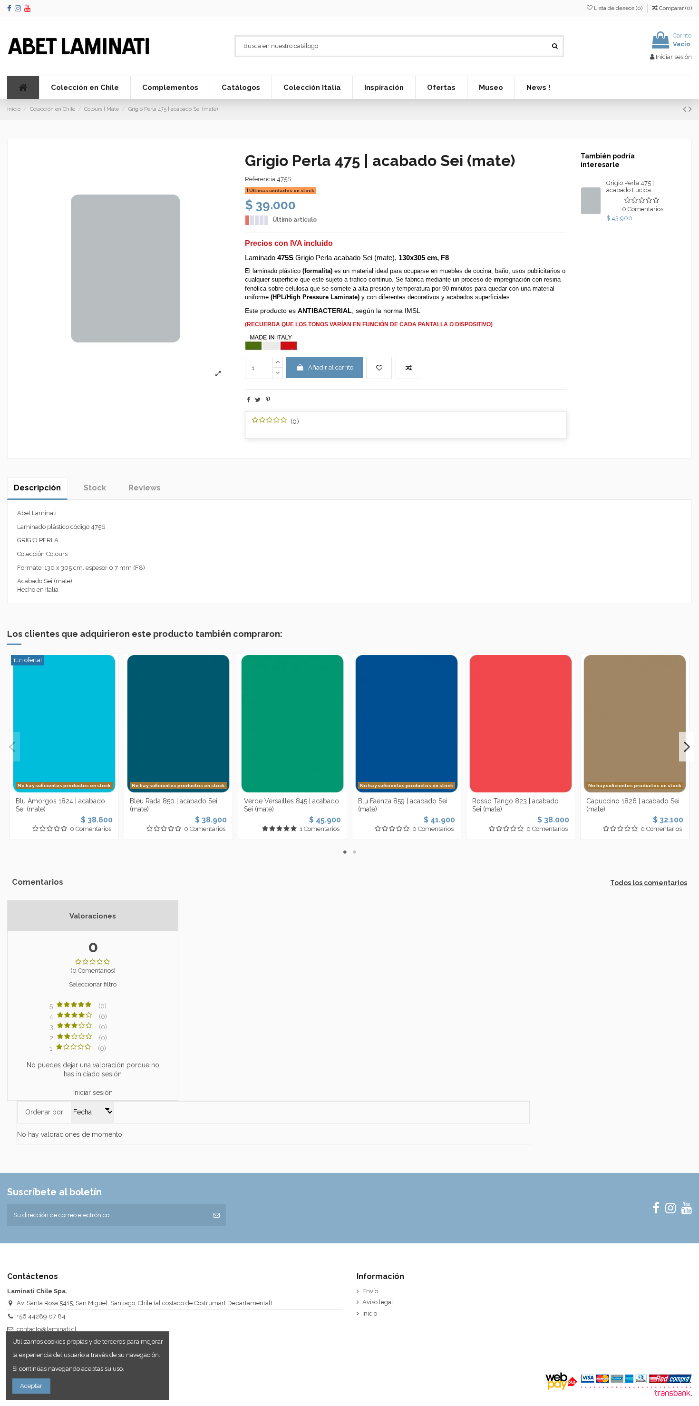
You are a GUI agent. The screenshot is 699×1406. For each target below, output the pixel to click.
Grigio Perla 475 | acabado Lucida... (630, 186)
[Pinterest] (268, 399)
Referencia (260, 179)
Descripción (37, 487)
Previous (12, 747)
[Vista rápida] (76, 789)
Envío (370, 1291)
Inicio (369, 1313)
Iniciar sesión (93, 1092)
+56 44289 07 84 (41, 1316)
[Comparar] (64, 789)
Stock (95, 487)
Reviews (144, 487)
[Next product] (690, 109)
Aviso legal (377, 1302)
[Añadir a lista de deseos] (379, 368)
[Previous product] (686, 109)
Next (686, 747)
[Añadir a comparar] (408, 368)
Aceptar (31, 1385)
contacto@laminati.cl (47, 1329)
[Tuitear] (258, 399)
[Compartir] (248, 399)
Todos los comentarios (648, 883)
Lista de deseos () (618, 8)
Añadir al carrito (330, 367)
